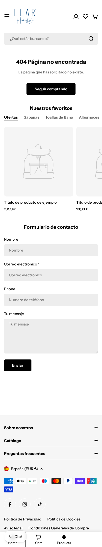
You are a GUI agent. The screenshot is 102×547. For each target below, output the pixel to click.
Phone (9, 289)
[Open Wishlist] (85, 16)
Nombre (11, 239)
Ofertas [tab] (11, 117)
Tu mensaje (14, 313)
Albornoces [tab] (89, 117)
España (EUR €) (24, 468)
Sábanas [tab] (31, 117)
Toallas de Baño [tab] (59, 117)
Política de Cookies (63, 519)
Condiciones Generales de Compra (58, 528)
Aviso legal (13, 528)
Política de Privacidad (22, 519)
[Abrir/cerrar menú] (7, 16)
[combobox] (51, 39)
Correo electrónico (21, 264)
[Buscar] (91, 39)
